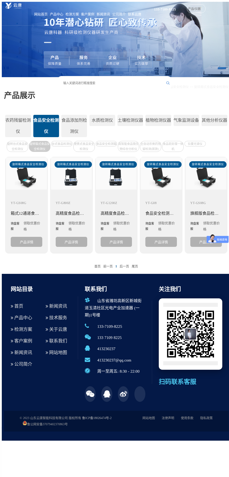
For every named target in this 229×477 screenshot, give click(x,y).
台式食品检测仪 (62, 143)
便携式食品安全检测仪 (84, 146)
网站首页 (41, 14)
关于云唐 (57, 329)
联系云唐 (134, 14)
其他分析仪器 (214, 120)
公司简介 (119, 14)
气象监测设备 (186, 120)
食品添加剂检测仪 (74, 126)
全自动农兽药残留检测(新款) (150, 146)
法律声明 (168, 418)
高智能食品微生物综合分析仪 (128, 146)
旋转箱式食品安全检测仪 (211, 87)
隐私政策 (206, 418)
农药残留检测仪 (18, 126)
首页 (97, 266)
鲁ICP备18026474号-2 (97, 418)
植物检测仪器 (158, 120)
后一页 (124, 266)
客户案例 (87, 14)
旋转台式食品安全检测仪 (17, 146)
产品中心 (56, 14)
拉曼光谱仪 (195, 143)
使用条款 (187, 418)
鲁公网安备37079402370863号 (47, 424)
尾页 (135, 266)
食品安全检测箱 (106, 143)
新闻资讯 (103, 14)
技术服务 (57, 317)
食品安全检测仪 (178, 87)
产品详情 (26, 242)
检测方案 (72, 14)
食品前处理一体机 (173, 146)
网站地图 (57, 352)
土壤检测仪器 (130, 120)
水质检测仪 (102, 120)
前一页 (108, 266)
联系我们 (57, 341)
